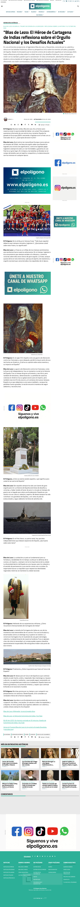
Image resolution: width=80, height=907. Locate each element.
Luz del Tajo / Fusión (24, 875)
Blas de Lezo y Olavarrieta (43, 734)
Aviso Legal (66, 869)
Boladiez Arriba (23, 866)
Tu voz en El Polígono (69, 882)
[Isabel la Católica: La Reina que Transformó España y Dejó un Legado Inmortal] (70, 753)
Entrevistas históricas (10, 23)
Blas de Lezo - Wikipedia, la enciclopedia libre (19, 711)
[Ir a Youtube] (75, 1)
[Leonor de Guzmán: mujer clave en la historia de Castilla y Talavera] (10, 753)
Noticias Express (8, 866)
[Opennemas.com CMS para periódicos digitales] (40, 898)
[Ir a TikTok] (64, 1)
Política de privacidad (66, 873)
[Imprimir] (14, 124)
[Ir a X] (68, 1)
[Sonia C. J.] (5, 119)
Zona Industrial (23, 872)
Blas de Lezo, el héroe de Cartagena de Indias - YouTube (22, 716)
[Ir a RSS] (78, 1)
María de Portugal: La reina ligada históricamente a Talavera (48, 764)
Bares (50, 866)
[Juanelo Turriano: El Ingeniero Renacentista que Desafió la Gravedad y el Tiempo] (70, 775)
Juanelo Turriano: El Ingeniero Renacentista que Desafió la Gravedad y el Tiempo (69, 786)
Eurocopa (32, 734)
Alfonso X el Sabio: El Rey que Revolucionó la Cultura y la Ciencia (9, 785)
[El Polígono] (40, 6)
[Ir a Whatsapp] (73, 1)
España (26, 734)
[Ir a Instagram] (71, 1)
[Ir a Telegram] (66, 1)
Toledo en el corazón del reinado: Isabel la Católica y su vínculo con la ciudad (50, 785)
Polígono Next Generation (37, 883)
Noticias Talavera (8, 872)
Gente (35, 876)
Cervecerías (52, 872)
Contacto (66, 879)
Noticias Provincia (9, 878)
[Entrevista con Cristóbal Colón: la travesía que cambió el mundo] (30, 775)
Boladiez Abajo (23, 869)
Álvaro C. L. (5, 766)
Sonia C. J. (10, 119)
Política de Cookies (69, 876)
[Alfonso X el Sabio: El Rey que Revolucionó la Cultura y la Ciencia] (10, 775)
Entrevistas (37, 866)
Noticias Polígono (8, 869)
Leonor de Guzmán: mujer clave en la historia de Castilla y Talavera (9, 763)
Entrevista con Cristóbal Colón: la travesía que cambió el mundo (29, 785)
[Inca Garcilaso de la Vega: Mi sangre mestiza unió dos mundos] (30, 753)
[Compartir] (18, 124)
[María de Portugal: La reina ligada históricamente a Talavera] (50, 753)
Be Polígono (7, 734)
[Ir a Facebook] (63, 1)
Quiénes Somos (67, 866)
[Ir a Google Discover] (77, 1)
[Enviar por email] (11, 124)
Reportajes (36, 879)
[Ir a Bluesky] (70, 1)
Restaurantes (52, 869)
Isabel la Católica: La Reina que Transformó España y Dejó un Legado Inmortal (69, 764)
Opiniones (3, 2)
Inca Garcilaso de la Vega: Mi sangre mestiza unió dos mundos (29, 763)
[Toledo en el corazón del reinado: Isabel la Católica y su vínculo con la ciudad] (50, 775)
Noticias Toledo (8, 875)
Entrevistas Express (39, 869)
